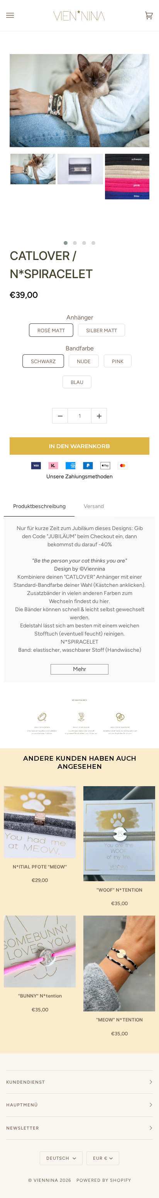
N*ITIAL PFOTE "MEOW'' (40, 867)
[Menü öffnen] (17, 15)
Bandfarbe (80, 348)
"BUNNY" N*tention (40, 996)
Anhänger (79, 317)
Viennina (46, 1180)
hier (104, 601)
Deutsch (58, 1158)
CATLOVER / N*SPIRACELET (51, 264)
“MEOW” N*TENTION (119, 1020)
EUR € (100, 1158)
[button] (65, 243)
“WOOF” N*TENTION (119, 890)
